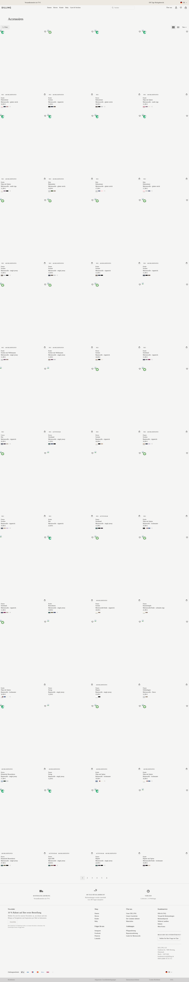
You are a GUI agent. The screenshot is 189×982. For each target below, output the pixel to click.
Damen (49, 7)
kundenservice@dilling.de (166, 956)
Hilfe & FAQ (162, 913)
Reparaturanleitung (132, 933)
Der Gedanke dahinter (133, 919)
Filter (6, 27)
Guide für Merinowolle (133, 936)
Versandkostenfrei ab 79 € (33, 2)
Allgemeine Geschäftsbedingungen (105, 980)
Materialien (129, 921)
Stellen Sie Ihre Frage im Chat (168, 938)
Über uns (169, 7)
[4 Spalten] (173, 27)
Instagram (98, 931)
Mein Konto (161, 926)
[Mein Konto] (176, 7)
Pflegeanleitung (131, 931)
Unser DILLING (131, 913)
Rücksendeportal (163, 919)
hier (20, 927)
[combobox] (183, 3)
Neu (183, 27)
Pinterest (97, 936)
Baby (66, 7)
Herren (55, 7)
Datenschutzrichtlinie (132, 980)
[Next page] (107, 878)
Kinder (61, 7)
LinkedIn (97, 938)
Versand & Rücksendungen (166, 916)
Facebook (98, 933)
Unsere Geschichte (131, 916)
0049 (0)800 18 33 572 (165, 958)
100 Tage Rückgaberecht (156, 2)
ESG (171, 980)
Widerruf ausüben (163, 921)
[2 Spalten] (178, 27)
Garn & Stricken (75, 7)
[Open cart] (185, 7)
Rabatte (160, 924)
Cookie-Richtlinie (154, 980)
